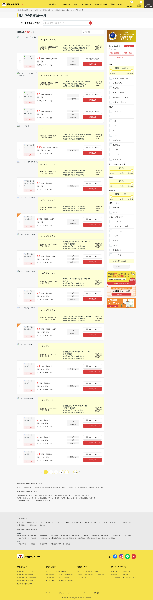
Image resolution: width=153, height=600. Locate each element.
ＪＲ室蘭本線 (64, 535)
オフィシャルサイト (129, 577)
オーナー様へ (50, 581)
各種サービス (78, 4)
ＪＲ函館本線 (53, 535)
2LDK (115, 135)
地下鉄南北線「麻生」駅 (69, 498)
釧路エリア (98, 522)
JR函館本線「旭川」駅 (24, 495)
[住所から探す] (121, 303)
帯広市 (64, 487)
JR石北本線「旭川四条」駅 (43, 495)
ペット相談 (117, 255)
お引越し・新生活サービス (86, 574)
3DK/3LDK (117, 140)
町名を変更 (128, 53)
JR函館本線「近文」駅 (24, 501)
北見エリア (107, 522)
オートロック (118, 231)
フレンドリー (45, 346)
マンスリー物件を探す (66, 574)
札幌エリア (20, 522)
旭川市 (19, 487)
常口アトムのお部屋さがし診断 (87, 571)
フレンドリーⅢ (46, 400)
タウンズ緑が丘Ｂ (47, 236)
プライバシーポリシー (51, 593)
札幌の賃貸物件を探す (24, 584)
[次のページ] (79, 472)
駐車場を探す (50, 577)
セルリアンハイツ (47, 273)
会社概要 (125, 574)
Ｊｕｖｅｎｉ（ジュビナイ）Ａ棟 (54, 75)
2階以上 (116, 245)
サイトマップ (104, 593)
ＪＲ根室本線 (74, 535)
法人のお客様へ (64, 577)
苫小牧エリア (127, 522)
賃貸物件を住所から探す (25, 581)
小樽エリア (30, 522)
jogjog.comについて (129, 571)
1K (113, 116)
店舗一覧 (114, 571)
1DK (114, 121)
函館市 (37, 487)
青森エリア (43, 525)
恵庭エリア (60, 522)
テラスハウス (118, 154)
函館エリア (34, 525)
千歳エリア (69, 522)
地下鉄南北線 (21, 535)
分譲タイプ (117, 159)
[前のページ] (41, 472)
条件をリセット (121, 267)
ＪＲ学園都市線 (115, 535)
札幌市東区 (56, 487)
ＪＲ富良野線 (126, 535)
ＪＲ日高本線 (103, 535)
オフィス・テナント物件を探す (56, 571)
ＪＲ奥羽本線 (21, 544)
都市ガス (116, 240)
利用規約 (96, 593)
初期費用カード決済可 (121, 97)
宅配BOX (116, 235)
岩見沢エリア (50, 522)
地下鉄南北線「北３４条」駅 (26, 498)
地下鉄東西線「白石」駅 (87, 498)
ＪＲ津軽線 (31, 544)
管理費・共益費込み (120, 78)
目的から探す (67, 4)
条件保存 (129, 46)
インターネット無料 (120, 226)
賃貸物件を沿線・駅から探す (26, 577)
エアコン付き (118, 221)
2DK (114, 130)
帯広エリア (88, 522)
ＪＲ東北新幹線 (42, 544)
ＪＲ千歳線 (84, 535)
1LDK (115, 125)
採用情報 (114, 574)
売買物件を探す (51, 574)
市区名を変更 (114, 53)
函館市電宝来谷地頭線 (77, 538)
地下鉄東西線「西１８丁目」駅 (48, 498)
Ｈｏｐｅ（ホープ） (48, 39)
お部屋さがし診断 (101, 4)
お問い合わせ (115, 577)
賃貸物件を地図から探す (25, 574)
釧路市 (91, 487)
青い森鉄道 (66, 544)
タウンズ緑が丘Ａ (47, 310)
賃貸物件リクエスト (115, 4)
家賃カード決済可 (119, 102)
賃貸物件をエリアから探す (26, 571)
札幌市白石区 (82, 487)
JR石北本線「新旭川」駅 (81, 495)
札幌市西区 (99, 487)
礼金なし (116, 88)
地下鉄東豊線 (42, 535)
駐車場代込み (118, 83)
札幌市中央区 (28, 487)
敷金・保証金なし (119, 92)
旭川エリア (79, 522)
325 (75, 472)
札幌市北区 (72, 487)
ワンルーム (117, 111)
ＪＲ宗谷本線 (21, 538)
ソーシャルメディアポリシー (84, 593)
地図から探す (121, 57)
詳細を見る (92, 64)
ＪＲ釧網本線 (42, 538)
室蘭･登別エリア (22, 525)
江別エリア (40, 522)
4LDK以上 (116, 145)
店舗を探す (89, 4)
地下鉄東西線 (32, 535)
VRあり (115, 212)
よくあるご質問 (82, 577)
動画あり (116, 207)
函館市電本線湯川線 (93, 538)
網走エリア (117, 522)
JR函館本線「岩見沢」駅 (42, 501)
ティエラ (44, 128)
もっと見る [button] (29, 66)
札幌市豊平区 (46, 487)
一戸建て (116, 149)
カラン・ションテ (47, 200)
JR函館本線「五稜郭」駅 (62, 495)
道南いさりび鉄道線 (108, 538)
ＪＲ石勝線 (93, 535)
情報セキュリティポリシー (66, 593)
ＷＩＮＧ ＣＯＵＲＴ (49, 164)
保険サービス (102, 574)
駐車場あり (117, 250)
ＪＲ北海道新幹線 (55, 538)
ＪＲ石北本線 (32, 538)
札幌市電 (65, 538)
